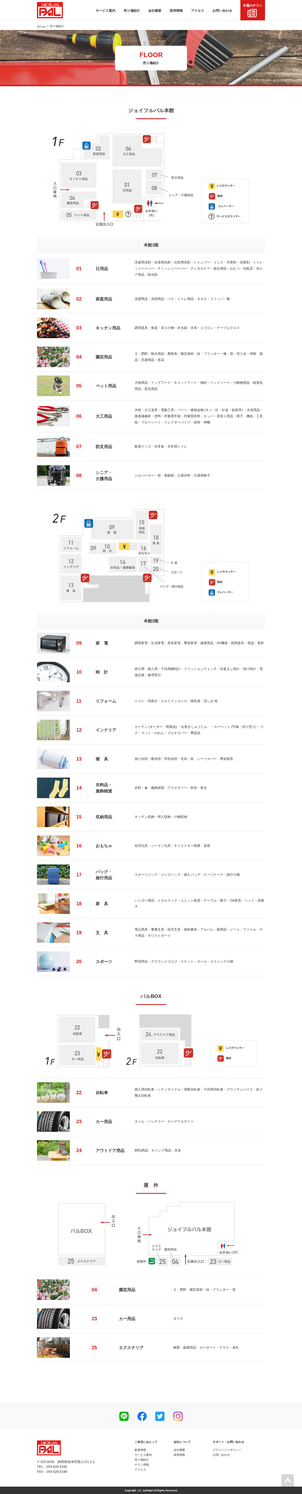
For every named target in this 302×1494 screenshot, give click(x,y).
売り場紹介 (142, 1459)
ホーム (41, 26)
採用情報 (179, 1454)
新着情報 (140, 1449)
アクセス (140, 1469)
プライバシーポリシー (227, 1449)
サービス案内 (143, 1454)
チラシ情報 (142, 1464)
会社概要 (179, 1449)
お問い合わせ (221, 1454)
